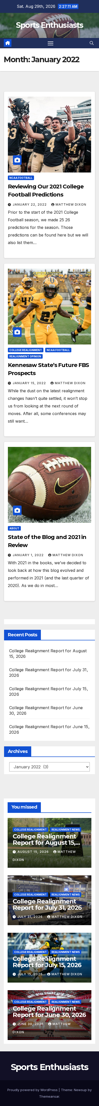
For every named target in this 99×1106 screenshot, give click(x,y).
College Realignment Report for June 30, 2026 (49, 1011)
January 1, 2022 (29, 555)
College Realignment (25, 350)
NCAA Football (20, 177)
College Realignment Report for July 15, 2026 (47, 962)
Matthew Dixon (71, 204)
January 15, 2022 (30, 383)
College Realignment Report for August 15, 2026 (44, 843)
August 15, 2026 (34, 852)
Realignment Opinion (25, 356)
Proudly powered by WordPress (33, 1090)
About (14, 528)
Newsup (80, 1090)
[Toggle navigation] (50, 43)
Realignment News (66, 829)
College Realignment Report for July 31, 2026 (47, 904)
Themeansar (49, 1096)
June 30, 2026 (31, 1024)
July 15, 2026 (31, 974)
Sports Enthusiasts (49, 25)
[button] (92, 43)
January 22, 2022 (30, 204)
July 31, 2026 (31, 917)
